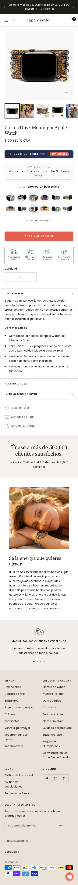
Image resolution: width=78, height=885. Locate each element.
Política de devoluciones (13, 784)
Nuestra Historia (53, 694)
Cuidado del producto (57, 728)
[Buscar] (13, 20)
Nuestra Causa (16, 383)
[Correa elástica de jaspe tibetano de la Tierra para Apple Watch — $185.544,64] (56, 197)
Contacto (49, 707)
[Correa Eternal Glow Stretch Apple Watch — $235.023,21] (11, 209)
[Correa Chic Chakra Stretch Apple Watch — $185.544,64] (45, 197)
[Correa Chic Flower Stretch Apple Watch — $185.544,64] (67, 197)
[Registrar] (60, 825)
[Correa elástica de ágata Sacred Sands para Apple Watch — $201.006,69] (33, 209)
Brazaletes (11, 701)
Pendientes (12, 721)
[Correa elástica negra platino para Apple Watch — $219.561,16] (33, 197)
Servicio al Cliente (23, 426)
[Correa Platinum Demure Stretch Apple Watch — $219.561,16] (11, 197)
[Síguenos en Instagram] (55, 778)
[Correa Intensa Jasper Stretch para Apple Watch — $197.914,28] (67, 209)
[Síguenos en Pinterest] (64, 778)
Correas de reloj (15, 694)
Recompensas (14, 746)
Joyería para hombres (19, 707)
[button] (69, 876)
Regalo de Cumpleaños (51, 744)
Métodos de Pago (22, 417)
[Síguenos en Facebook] (47, 778)
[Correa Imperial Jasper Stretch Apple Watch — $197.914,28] (22, 209)
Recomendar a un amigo (16, 737)
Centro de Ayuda (54, 687)
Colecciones (13, 687)
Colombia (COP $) (17, 841)
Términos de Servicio (18, 793)
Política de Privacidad (19, 775)
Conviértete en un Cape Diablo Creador (56, 755)
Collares (10, 714)
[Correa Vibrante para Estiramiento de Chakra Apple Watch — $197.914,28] (56, 209)
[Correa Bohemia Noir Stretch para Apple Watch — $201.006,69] (22, 197)
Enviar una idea (53, 714)
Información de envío (21, 394)
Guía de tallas (20, 408)
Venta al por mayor (17, 728)
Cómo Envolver (53, 721)
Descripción (14, 293)
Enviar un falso (52, 735)
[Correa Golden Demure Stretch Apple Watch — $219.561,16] (45, 209)
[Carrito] (71, 20)
